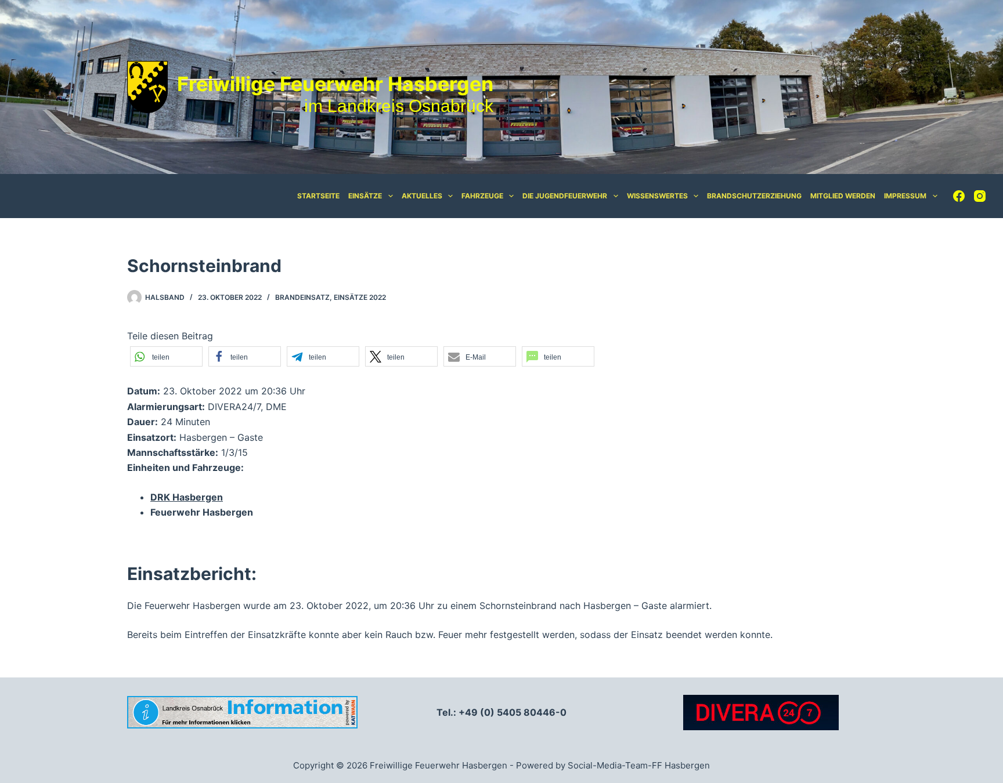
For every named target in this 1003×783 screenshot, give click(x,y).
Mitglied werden (842, 195)
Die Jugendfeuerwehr (564, 195)
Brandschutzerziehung (754, 195)
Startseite (318, 195)
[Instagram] (980, 196)
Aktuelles (422, 195)
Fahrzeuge (482, 195)
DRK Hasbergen (186, 497)
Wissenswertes (657, 195)
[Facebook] (959, 196)
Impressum (905, 195)
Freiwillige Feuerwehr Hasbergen (335, 84)
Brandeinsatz (302, 297)
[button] (166, 356)
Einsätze (365, 195)
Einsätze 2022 (360, 297)
